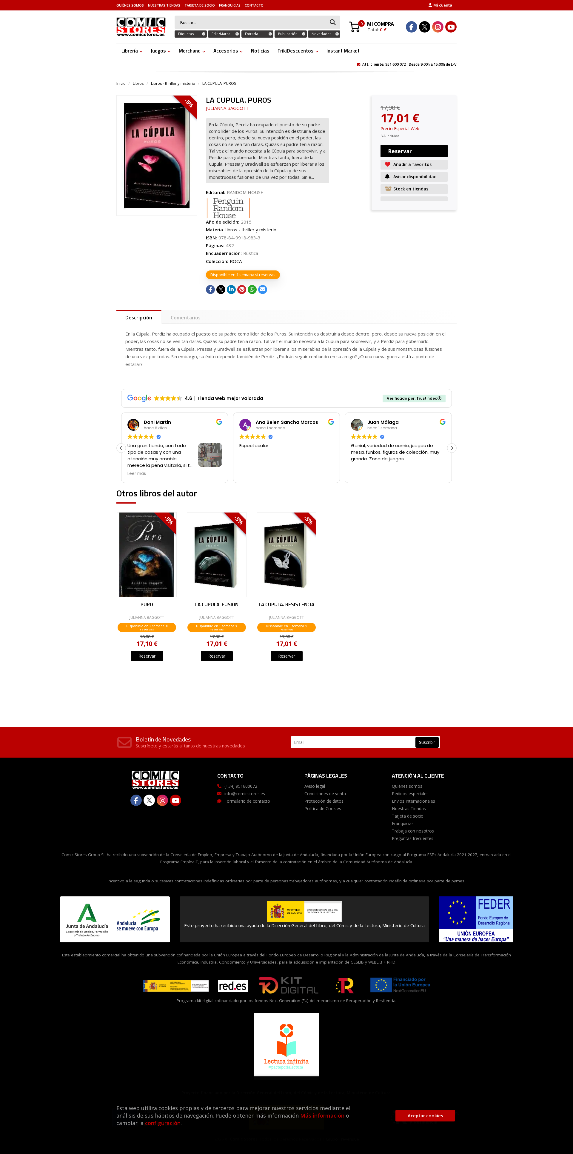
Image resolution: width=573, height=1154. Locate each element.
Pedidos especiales (410, 793)
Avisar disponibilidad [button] (415, 176)
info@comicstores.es (244, 793)
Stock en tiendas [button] (410, 189)
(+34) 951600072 (240, 786)
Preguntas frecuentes (412, 838)
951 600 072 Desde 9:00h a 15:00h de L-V (409, 63)
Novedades (321, 33)
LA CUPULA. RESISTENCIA (286, 605)
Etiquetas (186, 33)
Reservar (146, 656)
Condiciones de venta (325, 793)
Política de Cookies (322, 808)
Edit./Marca (221, 33)
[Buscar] (332, 22)
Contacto (254, 5)
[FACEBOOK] (411, 27)
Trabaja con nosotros (413, 831)
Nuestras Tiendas (164, 5)
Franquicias (230, 5)
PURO (147, 605)
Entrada (251, 33)
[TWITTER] (424, 27)
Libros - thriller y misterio (173, 83)
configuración (163, 1123)
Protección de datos (324, 801)
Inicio (121, 83)
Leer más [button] (136, 473)
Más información (322, 1115)
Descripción (138, 317)
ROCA (236, 261)
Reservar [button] (400, 151)
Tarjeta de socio (199, 5)
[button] (451, 448)
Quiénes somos (130, 5)
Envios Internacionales (413, 801)
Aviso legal (314, 786)
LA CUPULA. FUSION (216, 605)
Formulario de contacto (247, 801)
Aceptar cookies (425, 1115)
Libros (138, 83)
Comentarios (186, 317)
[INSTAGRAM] (437, 27)
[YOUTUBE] (451, 27)
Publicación (288, 33)
